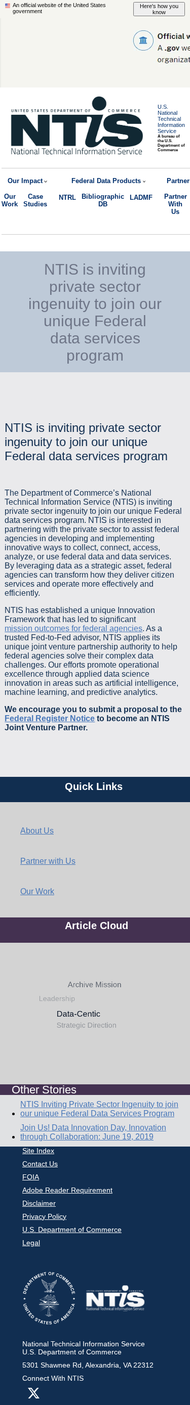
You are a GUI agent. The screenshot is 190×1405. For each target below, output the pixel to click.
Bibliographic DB (103, 200)
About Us (37, 830)
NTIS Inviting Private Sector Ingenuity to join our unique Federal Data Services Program (99, 1109)
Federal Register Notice (50, 718)
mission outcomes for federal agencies (73, 628)
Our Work (10, 200)
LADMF (141, 197)
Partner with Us (47, 861)
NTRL (67, 197)
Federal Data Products (106, 181)
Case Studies (35, 200)
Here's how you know (159, 9)
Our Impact (25, 181)
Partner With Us (175, 204)
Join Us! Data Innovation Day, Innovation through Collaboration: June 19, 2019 (93, 1132)
